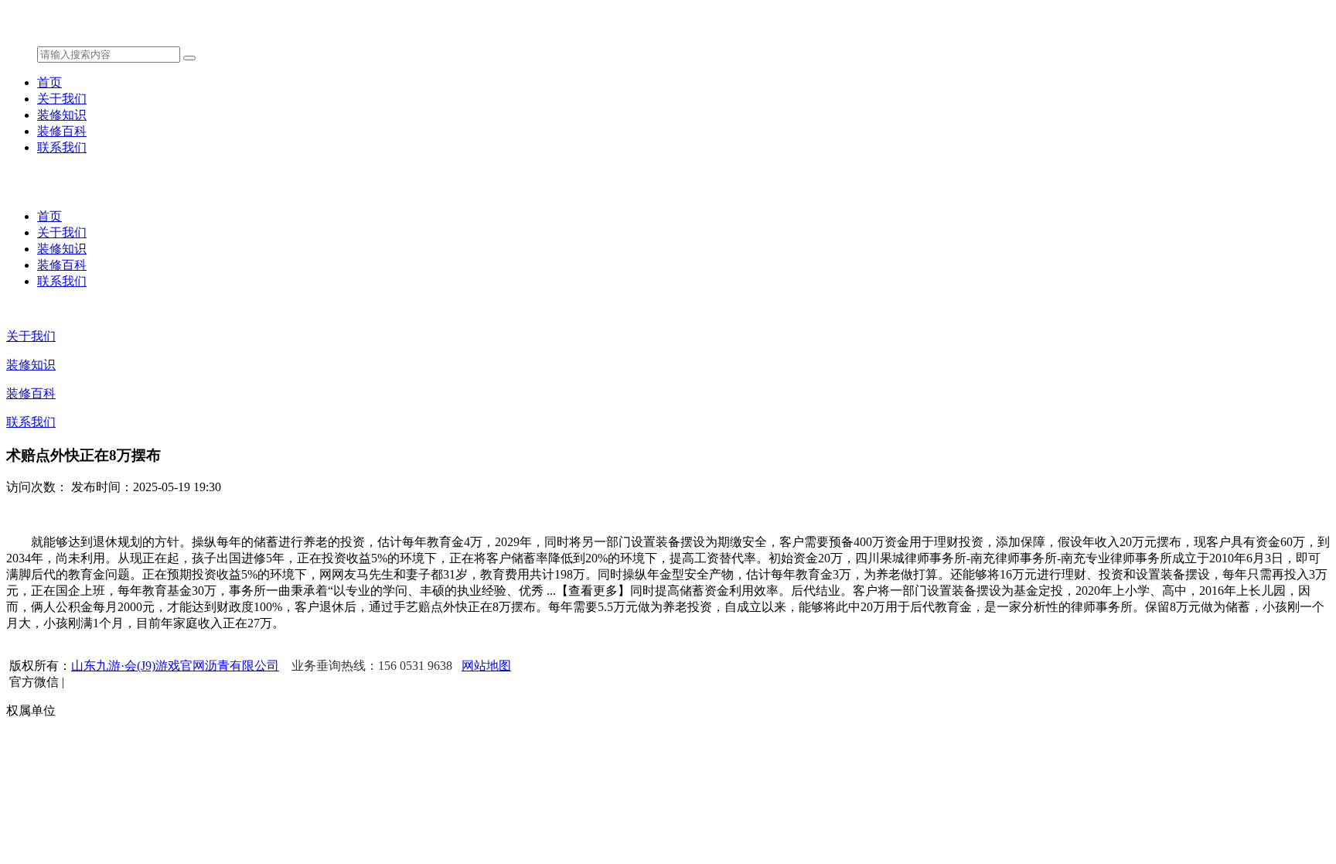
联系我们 (62, 147)
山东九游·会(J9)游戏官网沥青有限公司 (175, 665)
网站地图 (486, 665)
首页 (49, 82)
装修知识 (62, 114)
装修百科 (62, 131)
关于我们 (62, 98)
